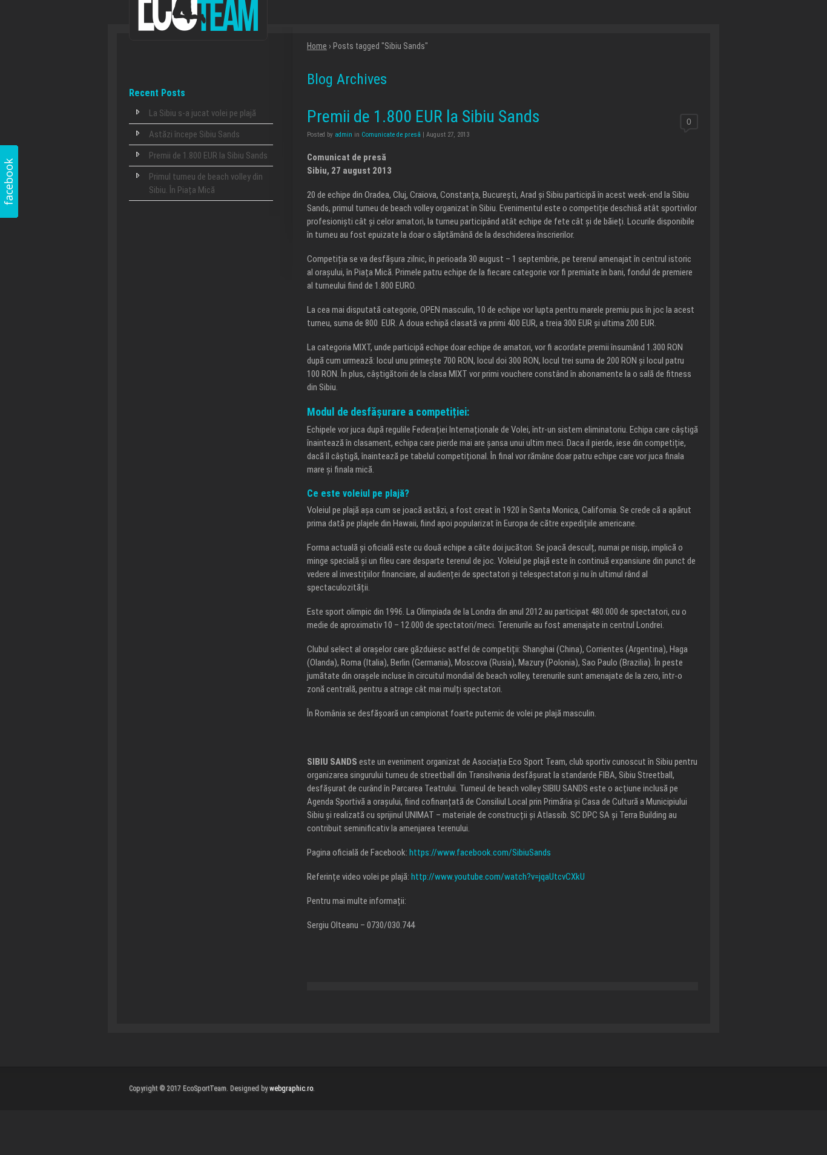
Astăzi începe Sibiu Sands (194, 134)
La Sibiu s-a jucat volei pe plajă (202, 113)
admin (343, 135)
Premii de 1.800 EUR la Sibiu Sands (208, 155)
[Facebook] (9, 181)
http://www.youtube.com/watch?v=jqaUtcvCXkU (498, 876)
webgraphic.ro (291, 1088)
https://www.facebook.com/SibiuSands (480, 852)
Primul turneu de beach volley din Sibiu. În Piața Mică (206, 183)
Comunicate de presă (391, 135)
